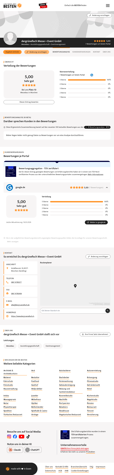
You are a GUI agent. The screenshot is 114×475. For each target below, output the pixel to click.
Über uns (106, 52)
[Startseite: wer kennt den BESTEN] (13, 5)
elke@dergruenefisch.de (20, 305)
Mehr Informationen (95, 174)
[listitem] (15, 372)
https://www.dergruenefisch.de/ (23, 316)
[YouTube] (21, 437)
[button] (12, 52)
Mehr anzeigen (12, 242)
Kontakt (96, 52)
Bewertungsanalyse (61, 52)
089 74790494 (16, 294)
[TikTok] (28, 437)
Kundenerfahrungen (81, 52)
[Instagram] (9, 437)
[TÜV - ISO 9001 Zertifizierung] (65, 434)
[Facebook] (15, 437)
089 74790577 (16, 282)
